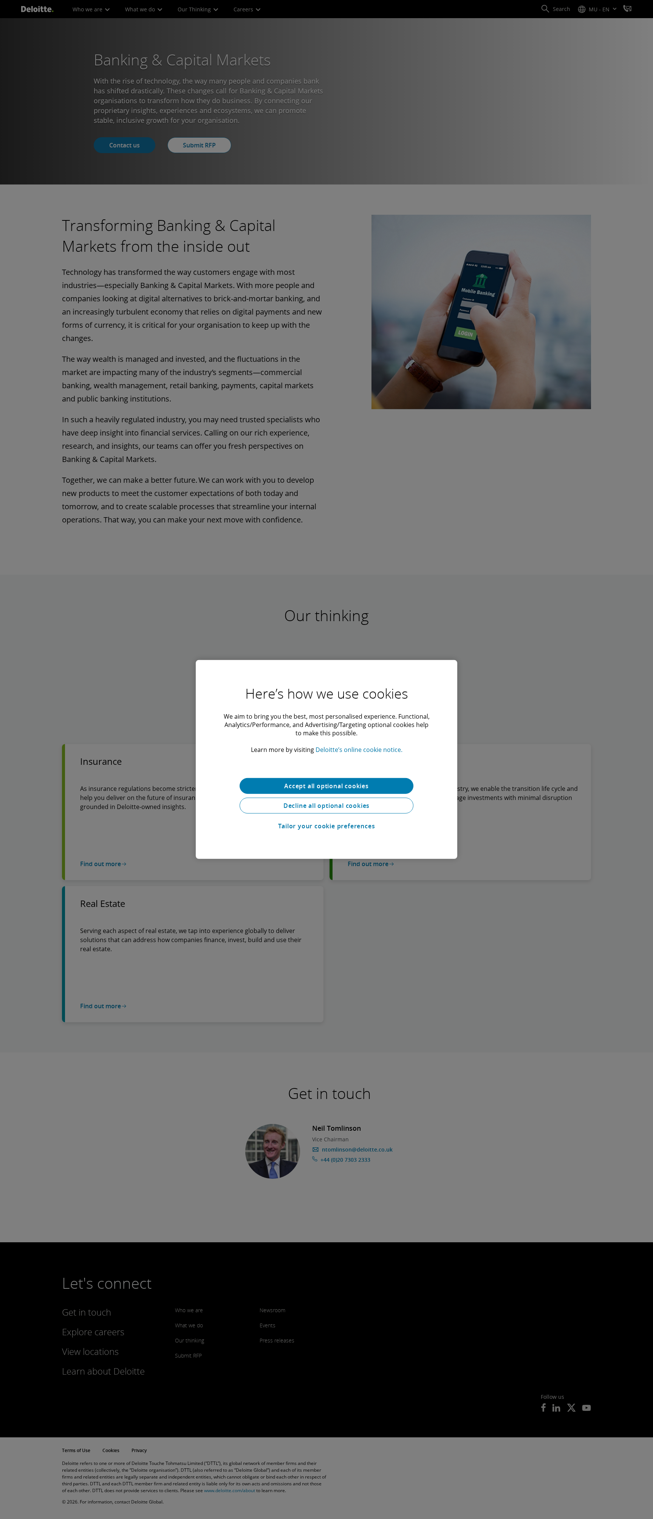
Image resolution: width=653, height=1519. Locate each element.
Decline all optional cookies (326, 805)
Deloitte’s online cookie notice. (359, 750)
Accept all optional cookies (326, 786)
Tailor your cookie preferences (326, 826)
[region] (326, 759)
